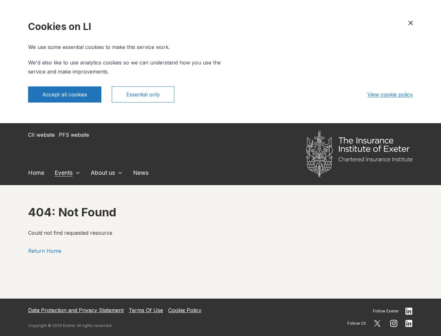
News (141, 172)
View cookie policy (390, 94)
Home (36, 172)
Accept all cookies (64, 94)
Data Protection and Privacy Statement (76, 310)
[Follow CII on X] (377, 323)
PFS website (74, 135)
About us (103, 172)
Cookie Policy (184, 310)
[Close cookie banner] (410, 23)
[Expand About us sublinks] (120, 172)
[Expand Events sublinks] (77, 172)
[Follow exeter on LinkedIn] (409, 311)
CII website (41, 135)
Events (64, 172)
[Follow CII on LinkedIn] (409, 323)
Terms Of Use (146, 310)
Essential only (143, 94)
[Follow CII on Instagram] (394, 323)
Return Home (44, 251)
